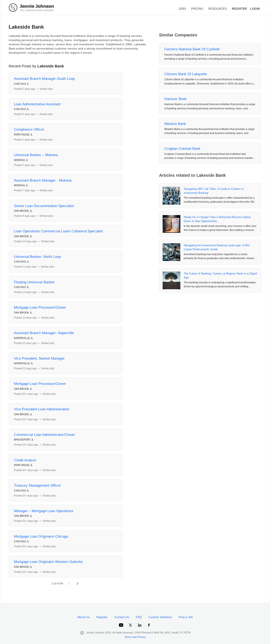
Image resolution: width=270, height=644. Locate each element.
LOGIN (255, 8)
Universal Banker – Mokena (36, 155)
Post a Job (186, 617)
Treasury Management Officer (37, 485)
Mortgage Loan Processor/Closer (40, 384)
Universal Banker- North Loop (37, 257)
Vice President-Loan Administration (41, 409)
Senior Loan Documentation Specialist (44, 206)
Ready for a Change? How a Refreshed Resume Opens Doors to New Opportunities (217, 219)
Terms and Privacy (135, 637)
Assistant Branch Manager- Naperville (44, 333)
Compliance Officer (29, 129)
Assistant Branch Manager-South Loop (44, 79)
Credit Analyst (25, 460)
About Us (83, 617)
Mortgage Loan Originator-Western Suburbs (48, 562)
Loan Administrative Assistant (37, 104)
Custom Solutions (160, 617)
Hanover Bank (175, 99)
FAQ (139, 617)
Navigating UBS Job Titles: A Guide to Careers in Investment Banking (214, 191)
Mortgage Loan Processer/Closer (40, 307)
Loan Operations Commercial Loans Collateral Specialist (58, 231)
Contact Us (121, 617)
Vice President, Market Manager (39, 358)
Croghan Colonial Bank (182, 149)
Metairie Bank (175, 124)
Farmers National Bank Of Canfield (191, 49)
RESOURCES (217, 8)
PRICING (197, 8)
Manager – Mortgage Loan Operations (43, 511)
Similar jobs (46, 88)
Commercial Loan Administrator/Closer (44, 435)
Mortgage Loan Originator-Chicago (41, 536)
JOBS (182, 8)
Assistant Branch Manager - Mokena (43, 180)
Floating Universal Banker (34, 282)
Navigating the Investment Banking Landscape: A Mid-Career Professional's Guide (217, 247)
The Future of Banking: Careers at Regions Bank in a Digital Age (220, 275)
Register (102, 617)
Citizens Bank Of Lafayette (185, 74)
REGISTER (239, 8)
